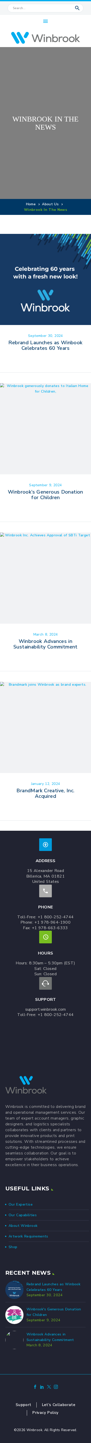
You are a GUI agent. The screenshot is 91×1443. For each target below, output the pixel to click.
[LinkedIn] (42, 1387)
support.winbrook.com (45, 1009)
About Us (50, 204)
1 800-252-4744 (57, 917)
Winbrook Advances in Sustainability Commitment (45, 644)
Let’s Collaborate (59, 1404)
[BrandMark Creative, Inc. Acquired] (45, 727)
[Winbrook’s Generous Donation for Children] (45, 428)
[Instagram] (56, 1387)
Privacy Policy (45, 1412)
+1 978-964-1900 (52, 922)
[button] (77, 8)
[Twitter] (49, 1387)
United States (45, 881)
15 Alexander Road (45, 870)
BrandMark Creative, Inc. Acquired (45, 793)
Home (31, 204)
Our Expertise (21, 1204)
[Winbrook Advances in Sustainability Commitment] (45, 578)
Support (23, 1404)
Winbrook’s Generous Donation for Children (45, 495)
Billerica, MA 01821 (45, 876)
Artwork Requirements (28, 1236)
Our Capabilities (23, 1215)
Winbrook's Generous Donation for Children (54, 1312)
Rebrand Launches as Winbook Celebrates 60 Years (45, 345)
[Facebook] (35, 1387)
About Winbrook (23, 1225)
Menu (45, 21)
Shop (13, 1247)
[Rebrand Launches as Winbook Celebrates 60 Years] (45, 279)
